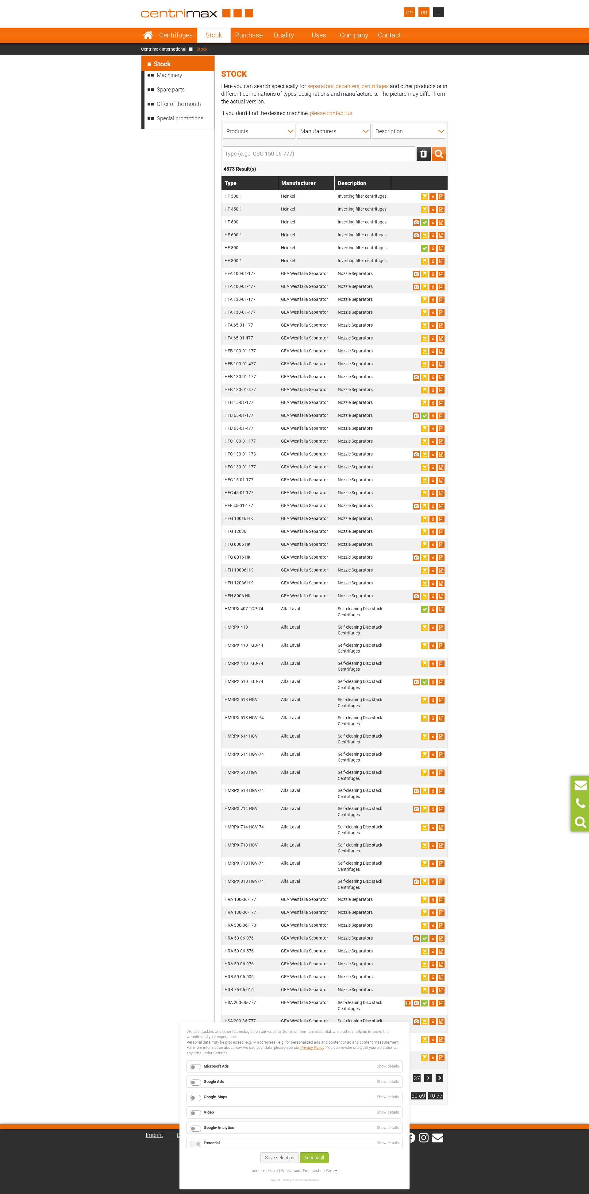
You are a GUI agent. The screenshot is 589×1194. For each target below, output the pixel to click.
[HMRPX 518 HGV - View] (432, 700)
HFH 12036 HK (239, 582)
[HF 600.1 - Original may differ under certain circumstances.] (416, 235)
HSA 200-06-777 (240, 1002)
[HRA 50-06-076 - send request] (441, 938)
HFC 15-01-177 (239, 479)
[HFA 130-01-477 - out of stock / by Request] (424, 312)
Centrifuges (176, 35)
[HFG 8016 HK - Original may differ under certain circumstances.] (416, 557)
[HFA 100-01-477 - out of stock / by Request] (424, 287)
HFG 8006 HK (238, 544)
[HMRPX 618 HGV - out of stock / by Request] (424, 773)
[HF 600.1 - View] (432, 235)
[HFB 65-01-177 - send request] (441, 416)
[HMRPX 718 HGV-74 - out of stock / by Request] (424, 863)
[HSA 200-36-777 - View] (432, 1021)
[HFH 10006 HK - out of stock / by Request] (424, 570)
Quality (284, 35)
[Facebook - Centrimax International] (410, 1138)
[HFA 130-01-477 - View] (432, 312)
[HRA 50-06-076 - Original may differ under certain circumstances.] (416, 938)
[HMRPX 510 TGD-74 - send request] (441, 682)
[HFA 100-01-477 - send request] (441, 287)
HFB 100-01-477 (240, 363)
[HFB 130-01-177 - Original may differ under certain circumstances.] (416, 377)
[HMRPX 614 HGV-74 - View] (432, 754)
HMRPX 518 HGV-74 (244, 717)
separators (320, 86)
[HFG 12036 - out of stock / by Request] (424, 532)
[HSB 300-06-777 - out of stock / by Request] (424, 1057)
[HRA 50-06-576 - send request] (441, 951)
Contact (389, 35)
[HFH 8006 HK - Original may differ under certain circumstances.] (416, 596)
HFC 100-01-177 (240, 441)
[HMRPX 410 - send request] (441, 627)
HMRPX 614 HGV (241, 736)
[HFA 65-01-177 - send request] (441, 325)
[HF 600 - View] (432, 222)
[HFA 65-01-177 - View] (432, 325)
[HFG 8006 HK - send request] (441, 544)
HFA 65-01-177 (239, 325)
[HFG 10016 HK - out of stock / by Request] (424, 519)
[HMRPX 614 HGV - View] (432, 736)
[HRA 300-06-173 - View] (432, 925)
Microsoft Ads (216, 1066)
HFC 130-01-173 (240, 454)
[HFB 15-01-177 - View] (432, 403)
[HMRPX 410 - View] (432, 627)
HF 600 (231, 221)
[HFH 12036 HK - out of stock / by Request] (424, 583)
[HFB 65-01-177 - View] (432, 416)
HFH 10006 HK (239, 570)
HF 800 (231, 247)
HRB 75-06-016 (239, 989)
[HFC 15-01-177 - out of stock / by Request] (424, 480)
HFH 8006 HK (238, 595)
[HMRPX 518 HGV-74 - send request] (441, 718)
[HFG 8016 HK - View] (432, 557)
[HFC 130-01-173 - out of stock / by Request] (424, 454)
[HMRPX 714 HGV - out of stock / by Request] (424, 809)
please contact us (331, 113)
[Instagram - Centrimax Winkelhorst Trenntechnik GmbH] (424, 1137)
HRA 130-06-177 (240, 912)
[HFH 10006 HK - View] (432, 570)
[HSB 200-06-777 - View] (432, 1039)
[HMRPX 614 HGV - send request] (441, 736)
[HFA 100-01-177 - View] (432, 274)
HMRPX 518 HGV (241, 699)
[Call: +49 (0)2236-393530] (580, 804)
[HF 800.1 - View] (432, 261)
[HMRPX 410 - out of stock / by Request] (424, 627)
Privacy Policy (312, 1047)
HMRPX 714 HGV (241, 808)
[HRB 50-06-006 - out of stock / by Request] (424, 977)
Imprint (154, 1135)
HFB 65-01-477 (239, 428)
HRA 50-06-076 (239, 938)
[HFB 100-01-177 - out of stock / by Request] (424, 351)
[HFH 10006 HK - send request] (441, 570)
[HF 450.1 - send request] (441, 209)
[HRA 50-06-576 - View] (432, 951)
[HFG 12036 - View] (432, 532)
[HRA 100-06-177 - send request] (441, 900)
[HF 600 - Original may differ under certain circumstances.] (416, 222)
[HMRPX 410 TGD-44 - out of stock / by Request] (424, 645)
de (409, 12)
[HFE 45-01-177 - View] (432, 506)
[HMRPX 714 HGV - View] (432, 809)
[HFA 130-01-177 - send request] (441, 300)
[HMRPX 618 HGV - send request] (441, 773)
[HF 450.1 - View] (432, 209)
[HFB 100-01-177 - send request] (441, 351)
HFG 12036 (235, 531)
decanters (348, 86)
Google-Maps (215, 1097)
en (424, 12)
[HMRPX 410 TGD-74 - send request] (441, 664)
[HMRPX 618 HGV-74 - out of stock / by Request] (424, 791)
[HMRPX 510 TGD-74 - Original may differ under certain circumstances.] (416, 682)
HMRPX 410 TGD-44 (244, 645)
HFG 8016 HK (238, 557)
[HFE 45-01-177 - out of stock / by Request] (424, 506)
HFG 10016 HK (239, 518)
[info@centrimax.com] (437, 1137)
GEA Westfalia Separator (304, 273)
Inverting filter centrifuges (362, 196)
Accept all (314, 1158)
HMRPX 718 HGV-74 (244, 863)
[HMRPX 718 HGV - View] (432, 845)
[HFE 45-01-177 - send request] (441, 506)
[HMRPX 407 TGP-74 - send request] (441, 609)
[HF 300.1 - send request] (441, 196)
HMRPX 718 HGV (241, 845)
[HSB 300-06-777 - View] (432, 1057)
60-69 (418, 1095)
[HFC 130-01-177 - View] (432, 467)
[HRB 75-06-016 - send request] (441, 990)
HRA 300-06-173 (240, 925)
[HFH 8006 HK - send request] (441, 596)
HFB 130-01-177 (240, 376)
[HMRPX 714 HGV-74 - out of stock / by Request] (424, 827)
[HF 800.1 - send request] (441, 261)
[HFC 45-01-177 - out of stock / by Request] (424, 493)
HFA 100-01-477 (240, 286)
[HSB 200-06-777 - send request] (441, 1039)
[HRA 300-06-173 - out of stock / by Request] (424, 925)
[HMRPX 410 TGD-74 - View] (432, 664)
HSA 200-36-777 (240, 1020)
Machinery (169, 75)
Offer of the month (179, 104)
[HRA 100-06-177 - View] (432, 900)
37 (417, 1078)
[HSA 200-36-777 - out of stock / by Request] (424, 1021)
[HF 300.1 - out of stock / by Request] (424, 196)
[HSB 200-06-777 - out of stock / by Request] (424, 1039)
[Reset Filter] (424, 154)
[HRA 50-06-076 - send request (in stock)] (424, 938)
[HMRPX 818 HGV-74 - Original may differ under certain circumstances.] (416, 881)
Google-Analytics (219, 1127)
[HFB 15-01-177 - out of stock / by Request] (424, 403)
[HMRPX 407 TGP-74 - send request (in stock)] (424, 609)
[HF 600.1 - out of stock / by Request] (424, 235)
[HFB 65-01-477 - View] (432, 428)
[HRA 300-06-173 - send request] (441, 925)
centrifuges (375, 86)
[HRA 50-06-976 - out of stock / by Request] (424, 964)
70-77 (436, 1095)
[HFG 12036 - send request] (441, 532)
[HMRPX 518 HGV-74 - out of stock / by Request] (424, 718)
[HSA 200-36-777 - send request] (441, 1021)
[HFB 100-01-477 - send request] (441, 364)
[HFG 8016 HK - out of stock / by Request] (424, 557)
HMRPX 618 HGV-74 (244, 790)
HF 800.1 (233, 260)
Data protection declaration (301, 1180)
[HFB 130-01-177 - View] (432, 377)
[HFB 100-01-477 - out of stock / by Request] (424, 364)
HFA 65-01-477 (239, 337)
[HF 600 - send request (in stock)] (424, 222)
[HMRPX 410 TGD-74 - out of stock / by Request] (424, 664)
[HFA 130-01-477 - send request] (441, 312)
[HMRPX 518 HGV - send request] (441, 700)
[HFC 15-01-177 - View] (432, 480)
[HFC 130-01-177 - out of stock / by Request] (424, 467)
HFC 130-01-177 (240, 466)
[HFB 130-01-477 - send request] (441, 390)
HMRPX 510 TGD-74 (244, 681)
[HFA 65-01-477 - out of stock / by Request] (424, 338)
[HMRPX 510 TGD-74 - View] (432, 682)
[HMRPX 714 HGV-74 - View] (432, 827)
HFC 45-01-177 (239, 492)
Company (354, 35)
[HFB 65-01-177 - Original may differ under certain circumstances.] (416, 416)
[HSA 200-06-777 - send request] (441, 1003)
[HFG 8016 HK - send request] (441, 557)
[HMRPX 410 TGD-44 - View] (432, 645)
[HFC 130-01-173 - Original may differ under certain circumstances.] (416, 454)
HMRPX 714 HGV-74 (244, 826)
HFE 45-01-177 (239, 505)
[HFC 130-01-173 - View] (432, 454)
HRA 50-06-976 (239, 963)
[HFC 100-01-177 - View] (432, 441)
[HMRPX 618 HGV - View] (432, 773)
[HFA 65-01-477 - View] (432, 338)
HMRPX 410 (236, 627)
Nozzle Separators (355, 273)
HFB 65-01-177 (239, 415)
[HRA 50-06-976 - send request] (441, 964)
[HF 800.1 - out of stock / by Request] (424, 261)
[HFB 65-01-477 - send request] (441, 428)
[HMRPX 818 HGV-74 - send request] (441, 881)
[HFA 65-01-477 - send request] (441, 338)
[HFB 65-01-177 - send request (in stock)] (424, 416)
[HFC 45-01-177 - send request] (441, 493)
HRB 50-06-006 (239, 976)
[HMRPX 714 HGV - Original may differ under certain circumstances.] (416, 809)
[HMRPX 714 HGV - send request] (441, 809)
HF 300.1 (233, 196)
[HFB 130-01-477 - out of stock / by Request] (424, 390)
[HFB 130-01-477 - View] (432, 390)
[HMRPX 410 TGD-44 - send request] (441, 645)
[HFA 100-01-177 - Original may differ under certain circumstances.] (416, 274)
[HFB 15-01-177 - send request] (441, 403)
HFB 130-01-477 (240, 389)
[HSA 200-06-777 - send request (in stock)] (424, 1003)
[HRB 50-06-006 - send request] (441, 977)
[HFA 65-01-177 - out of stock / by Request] (424, 325)
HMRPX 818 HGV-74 (244, 881)
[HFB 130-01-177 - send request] (441, 377)
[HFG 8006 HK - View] (432, 544)
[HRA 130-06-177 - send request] (441, 912)
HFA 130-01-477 (240, 312)
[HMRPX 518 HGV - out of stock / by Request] (424, 700)
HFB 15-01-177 (239, 402)
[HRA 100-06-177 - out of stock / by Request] (424, 900)
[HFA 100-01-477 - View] (432, 287)
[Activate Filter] (439, 154)
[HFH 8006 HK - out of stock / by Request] (424, 596)
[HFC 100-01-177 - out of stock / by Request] (424, 441)
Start (148, 35)
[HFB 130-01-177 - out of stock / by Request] (424, 377)
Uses (319, 35)
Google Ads (214, 1081)
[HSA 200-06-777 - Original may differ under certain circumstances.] (416, 1003)
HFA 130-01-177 (240, 299)
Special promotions (180, 118)
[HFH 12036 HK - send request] (441, 583)
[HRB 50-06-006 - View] (432, 977)
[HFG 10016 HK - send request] (441, 519)
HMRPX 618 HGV (241, 772)
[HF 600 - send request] (441, 222)
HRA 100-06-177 (240, 899)
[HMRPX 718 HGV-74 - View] (432, 863)
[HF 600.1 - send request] (441, 235)
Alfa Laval (290, 608)
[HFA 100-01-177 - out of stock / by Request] (424, 274)
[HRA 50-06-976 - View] (432, 964)
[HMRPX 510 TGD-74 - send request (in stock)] (424, 682)
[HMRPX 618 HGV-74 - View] (432, 791)
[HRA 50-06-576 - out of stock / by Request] (424, 951)
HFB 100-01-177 (240, 350)
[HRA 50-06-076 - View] (432, 938)
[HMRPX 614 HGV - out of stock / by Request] (424, 736)
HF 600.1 (233, 234)
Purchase (249, 35)
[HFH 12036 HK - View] (432, 583)
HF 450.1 (233, 209)
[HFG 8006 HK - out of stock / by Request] (424, 544)
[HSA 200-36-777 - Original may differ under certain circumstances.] (416, 1021)
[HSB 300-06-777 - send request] (441, 1057)
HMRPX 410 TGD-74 (244, 663)
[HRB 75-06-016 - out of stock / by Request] (424, 990)
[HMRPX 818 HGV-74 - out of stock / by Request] (424, 881)
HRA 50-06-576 (239, 950)
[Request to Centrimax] (581, 785)
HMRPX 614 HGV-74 (244, 754)
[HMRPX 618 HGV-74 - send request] (441, 791)
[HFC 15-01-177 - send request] (441, 480)
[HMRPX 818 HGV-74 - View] (432, 881)
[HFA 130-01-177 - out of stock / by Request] (424, 300)
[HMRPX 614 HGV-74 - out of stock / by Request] (424, 754)
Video (209, 1112)
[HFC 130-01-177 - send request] (441, 467)
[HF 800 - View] (432, 248)
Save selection (279, 1158)
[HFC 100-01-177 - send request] (441, 441)
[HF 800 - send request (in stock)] (424, 248)
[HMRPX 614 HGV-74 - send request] (441, 754)
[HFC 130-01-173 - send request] (441, 454)
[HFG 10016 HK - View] (432, 519)
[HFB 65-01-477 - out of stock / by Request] (424, 428)
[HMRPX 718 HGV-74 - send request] (441, 863)
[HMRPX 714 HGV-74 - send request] (441, 827)
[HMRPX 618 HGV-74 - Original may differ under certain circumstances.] (416, 791)
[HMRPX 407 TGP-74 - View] (432, 609)
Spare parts (171, 89)
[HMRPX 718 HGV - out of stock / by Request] (424, 845)
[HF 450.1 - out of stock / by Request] (424, 209)
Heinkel (288, 196)
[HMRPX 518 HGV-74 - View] (432, 718)
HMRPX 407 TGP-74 (244, 608)
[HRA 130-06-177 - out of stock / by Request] (424, 912)
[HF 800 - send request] (441, 248)
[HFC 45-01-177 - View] (432, 493)
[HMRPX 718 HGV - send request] (441, 845)
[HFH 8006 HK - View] (432, 596)
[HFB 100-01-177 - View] (432, 351)
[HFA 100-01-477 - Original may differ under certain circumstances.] (416, 287)
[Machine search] (580, 822)
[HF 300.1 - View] (432, 196)
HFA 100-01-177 (240, 273)
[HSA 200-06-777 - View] (408, 1003)
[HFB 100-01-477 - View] (432, 364)
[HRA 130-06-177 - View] (432, 912)
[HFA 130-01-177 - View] (432, 300)
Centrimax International (163, 49)
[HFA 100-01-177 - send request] (441, 274)
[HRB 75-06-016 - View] (432, 990)
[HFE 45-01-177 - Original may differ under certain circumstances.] (416, 506)
